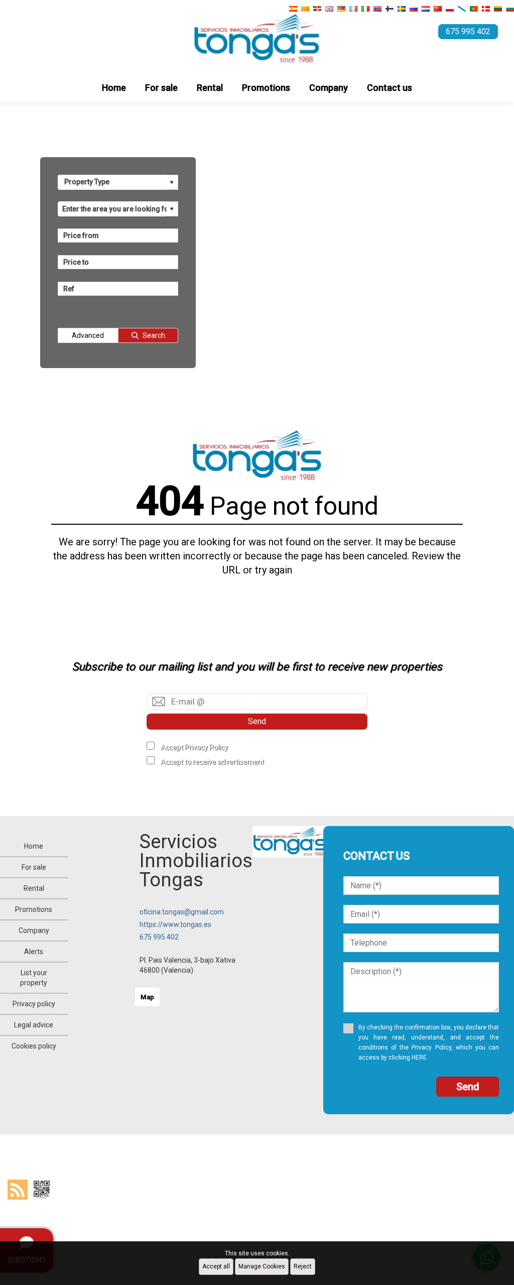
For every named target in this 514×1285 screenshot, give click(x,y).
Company (328, 87)
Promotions (266, 87)
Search (154, 335)
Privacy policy (34, 1004)
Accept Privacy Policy (194, 747)
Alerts (33, 952)
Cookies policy (34, 1046)
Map (147, 997)
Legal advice (33, 1025)
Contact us (389, 87)
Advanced (88, 335)
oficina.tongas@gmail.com (182, 912)
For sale (161, 87)
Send (257, 721)
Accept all (216, 1266)
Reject (303, 1266)
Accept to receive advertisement (212, 762)
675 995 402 (159, 937)
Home (114, 87)
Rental (210, 87)
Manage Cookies (261, 1266)
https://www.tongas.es (175, 924)
